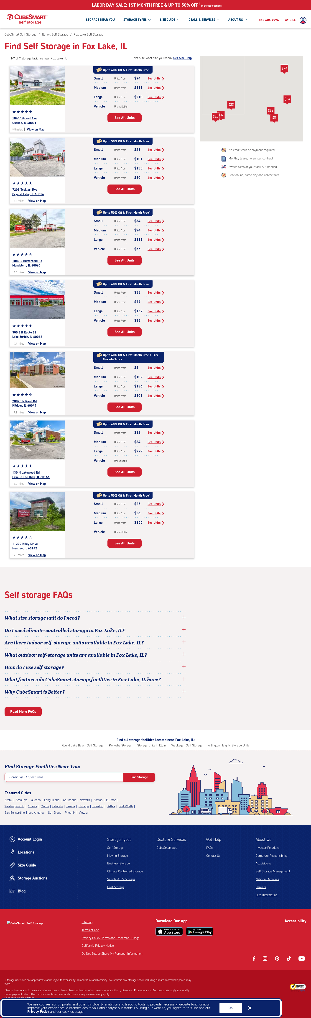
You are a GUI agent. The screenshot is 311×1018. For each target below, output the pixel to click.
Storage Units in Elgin (151, 745)
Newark (85, 800)
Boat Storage (115, 887)
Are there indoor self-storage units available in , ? (74, 642)
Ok (231, 1008)
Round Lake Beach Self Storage (82, 745)
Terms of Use (90, 930)
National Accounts (267, 879)
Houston (97, 806)
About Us (263, 839)
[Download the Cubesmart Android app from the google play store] (199, 931)
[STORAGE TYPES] (149, 19)
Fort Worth (126, 806)
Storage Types (119, 839)
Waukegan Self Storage (186, 745)
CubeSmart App (167, 848)
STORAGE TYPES (135, 20)
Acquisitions (263, 863)
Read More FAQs (23, 711)
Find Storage (139, 777)
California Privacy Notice (98, 946)
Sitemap (87, 922)
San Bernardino (15, 812)
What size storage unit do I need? (42, 617)
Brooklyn (21, 800)
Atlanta (32, 806)
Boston (98, 800)
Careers (261, 887)
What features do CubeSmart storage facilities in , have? (83, 679)
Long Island (51, 800)
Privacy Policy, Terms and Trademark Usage (111, 938)
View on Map (35, 129)
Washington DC (14, 806)
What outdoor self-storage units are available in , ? (76, 654)
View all (84, 812)
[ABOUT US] (245, 19)
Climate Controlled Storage (125, 871)
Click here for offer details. (20, 998)
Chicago (84, 806)
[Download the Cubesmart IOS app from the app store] (169, 931)
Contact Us (213, 856)
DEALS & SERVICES (202, 20)
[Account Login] (304, 20)
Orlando (57, 806)
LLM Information (266, 895)
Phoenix (70, 812)
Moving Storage (117, 856)
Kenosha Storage (120, 745)
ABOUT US (235, 20)
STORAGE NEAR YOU (100, 20)
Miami (45, 806)
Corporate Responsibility (271, 856)
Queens (36, 800)
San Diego (54, 812)
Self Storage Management (273, 871)
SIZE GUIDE (167, 20)
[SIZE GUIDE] (178, 19)
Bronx (8, 800)
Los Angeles (36, 812)
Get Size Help (182, 58)
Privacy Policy (38, 1011)
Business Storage (118, 863)
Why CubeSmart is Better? (35, 691)
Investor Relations (267, 848)
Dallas (111, 806)
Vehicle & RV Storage (121, 879)
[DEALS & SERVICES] (218, 19)
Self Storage (115, 848)
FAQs (209, 848)
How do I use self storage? (34, 667)
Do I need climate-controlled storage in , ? (65, 630)
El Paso (111, 800)
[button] (284, 69)
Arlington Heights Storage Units (228, 745)
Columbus (69, 800)
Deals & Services (171, 839)
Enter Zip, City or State (26, 777)
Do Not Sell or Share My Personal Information (112, 953)
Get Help (213, 839)
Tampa (70, 806)
